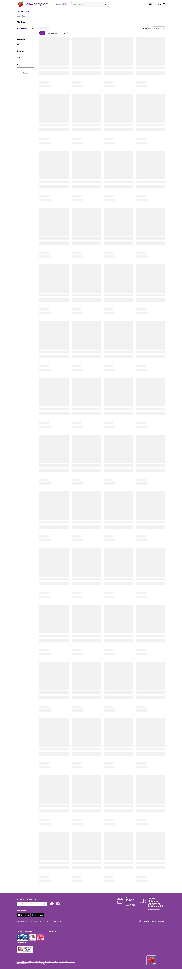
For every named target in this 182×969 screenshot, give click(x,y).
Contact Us (57, 921)
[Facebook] (52, 904)
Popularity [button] (157, 28)
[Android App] (38, 916)
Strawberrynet (53, 33)
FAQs (47, 921)
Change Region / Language (154, 921)
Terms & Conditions (37, 962)
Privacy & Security (23, 962)
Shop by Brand (23, 12)
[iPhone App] (24, 916)
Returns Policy (36, 921)
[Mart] (62, 5)
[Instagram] (58, 904)
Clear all (25, 73)
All (42, 33)
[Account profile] (159, 4)
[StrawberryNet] (32, 4)
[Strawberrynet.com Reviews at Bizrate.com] (22, 940)
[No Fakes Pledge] (40, 939)
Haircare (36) (22, 28)
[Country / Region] (150, 4)
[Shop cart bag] (164, 4)
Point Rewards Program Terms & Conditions (60, 962)
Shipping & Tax (22, 921)
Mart (64, 33)
